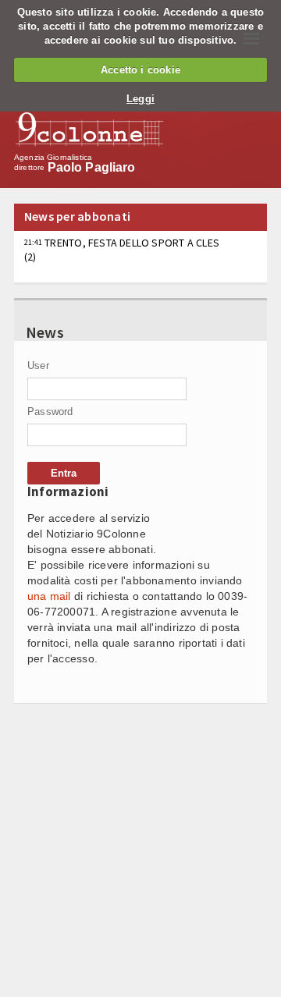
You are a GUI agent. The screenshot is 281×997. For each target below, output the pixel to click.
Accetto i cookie (140, 70)
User (38, 365)
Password (50, 411)
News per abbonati (77, 216)
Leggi (140, 99)
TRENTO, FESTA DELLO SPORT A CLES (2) (121, 250)
